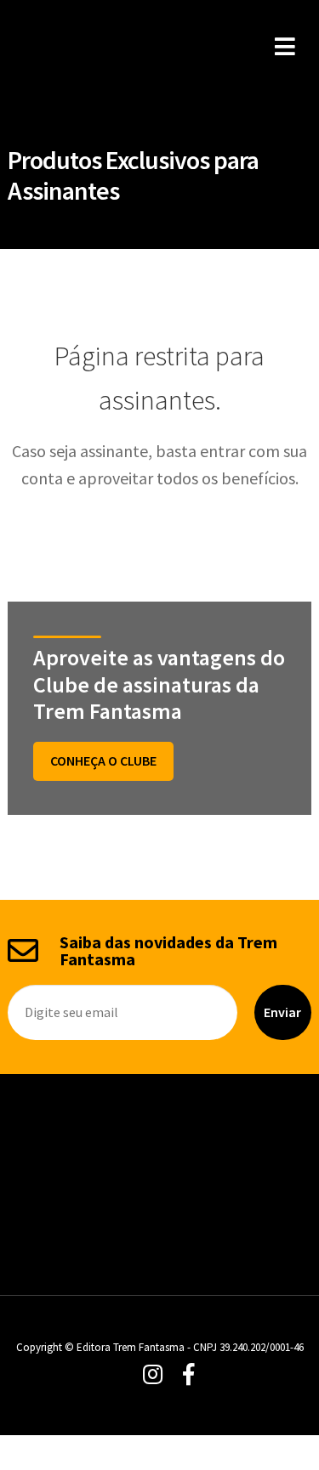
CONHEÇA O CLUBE (103, 760)
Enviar (282, 1012)
